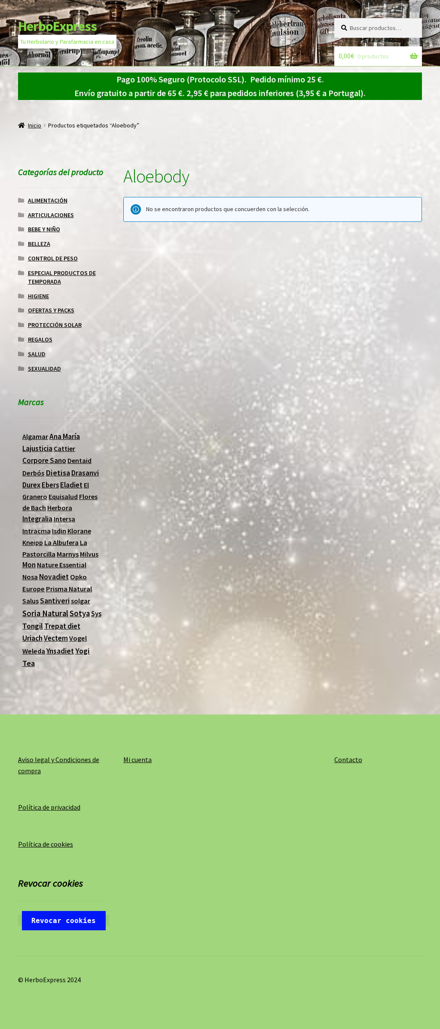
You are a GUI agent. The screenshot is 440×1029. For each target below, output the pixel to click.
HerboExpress (57, 26)
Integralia (37, 519)
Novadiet (54, 576)
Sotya (80, 613)
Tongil (32, 626)
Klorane (79, 531)
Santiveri (55, 600)
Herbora (59, 507)
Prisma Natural (69, 588)
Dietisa (58, 473)
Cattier (64, 448)
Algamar (35, 436)
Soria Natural (45, 613)
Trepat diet (62, 626)
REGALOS (40, 339)
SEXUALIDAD (44, 368)
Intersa (64, 518)
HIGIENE (38, 296)
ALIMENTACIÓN (47, 200)
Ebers (50, 485)
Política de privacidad (49, 807)
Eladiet (71, 485)
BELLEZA (39, 244)
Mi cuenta (137, 759)
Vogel (78, 638)
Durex (31, 485)
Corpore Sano (44, 460)
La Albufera (61, 542)
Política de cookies (45, 844)
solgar (80, 600)
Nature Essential (61, 564)
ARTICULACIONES (51, 215)
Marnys (68, 554)
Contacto (348, 759)
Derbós (33, 473)
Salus (30, 600)
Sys (96, 613)
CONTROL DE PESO (53, 258)
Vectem (56, 638)
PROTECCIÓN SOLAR (55, 325)
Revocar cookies (63, 921)
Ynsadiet (60, 651)
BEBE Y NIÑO (44, 229)
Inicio (34, 125)
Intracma (36, 531)
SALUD (37, 354)
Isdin (59, 531)
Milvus (89, 554)
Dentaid (79, 460)
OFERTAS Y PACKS (51, 310)
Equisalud (63, 496)
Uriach (32, 638)
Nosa (30, 576)
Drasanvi (85, 473)
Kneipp (32, 542)
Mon (29, 564)
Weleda (33, 651)
